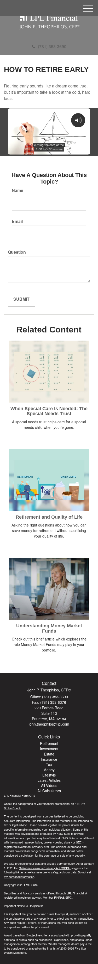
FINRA (58, 897)
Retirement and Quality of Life (49, 517)
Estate (49, 754)
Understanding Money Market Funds (49, 628)
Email (17, 221)
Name (17, 190)
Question (17, 252)
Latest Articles (49, 780)
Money (49, 769)
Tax (49, 764)
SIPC (68, 897)
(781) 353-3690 (52, 46)
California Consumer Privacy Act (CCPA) (45, 868)
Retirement (49, 743)
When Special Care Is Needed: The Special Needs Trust (49, 411)
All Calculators (49, 790)
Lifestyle (49, 775)
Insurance (49, 759)
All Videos (49, 785)
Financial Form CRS (22, 795)
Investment (49, 748)
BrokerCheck (12, 808)
